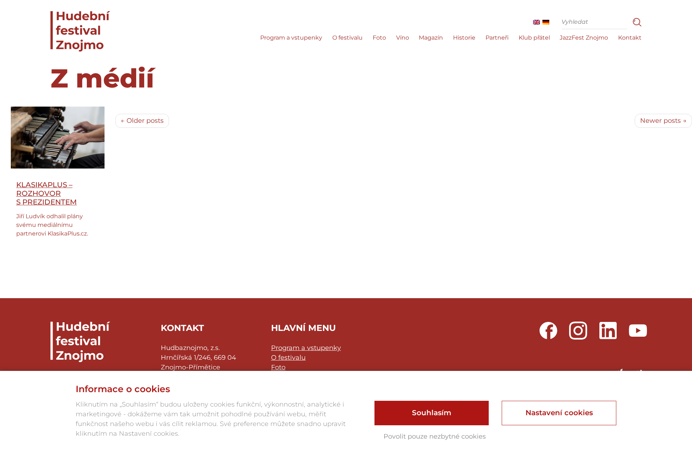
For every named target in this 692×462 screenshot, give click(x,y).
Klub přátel (534, 37)
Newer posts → (663, 121)
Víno (402, 37)
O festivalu (347, 37)
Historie (464, 37)
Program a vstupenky (291, 37)
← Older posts (142, 121)
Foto (379, 37)
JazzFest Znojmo (584, 37)
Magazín (431, 37)
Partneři (497, 37)
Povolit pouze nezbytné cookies (434, 436)
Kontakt (630, 37)
